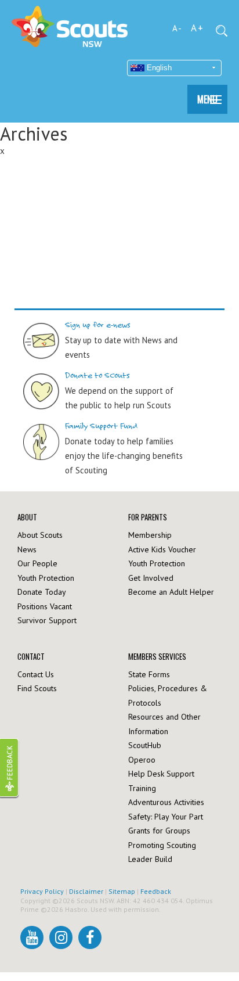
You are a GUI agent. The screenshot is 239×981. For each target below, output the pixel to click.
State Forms (149, 674)
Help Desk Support (161, 773)
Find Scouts (37, 688)
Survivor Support (47, 620)
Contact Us (35, 674)
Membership (150, 535)
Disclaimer (86, 891)
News (27, 549)
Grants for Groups (159, 830)
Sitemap (121, 891)
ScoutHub (144, 745)
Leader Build (150, 859)
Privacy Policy (42, 891)
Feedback (155, 891)
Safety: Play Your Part (165, 816)
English (158, 67)
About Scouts (40, 535)
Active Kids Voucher (162, 549)
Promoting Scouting (162, 845)
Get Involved (150, 578)
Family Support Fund (101, 426)
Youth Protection (45, 578)
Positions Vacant (44, 606)
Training (142, 788)
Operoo (141, 759)
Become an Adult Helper (171, 592)
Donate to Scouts (97, 375)
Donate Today (41, 592)
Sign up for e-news (98, 324)
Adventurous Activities (166, 802)
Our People (37, 563)
